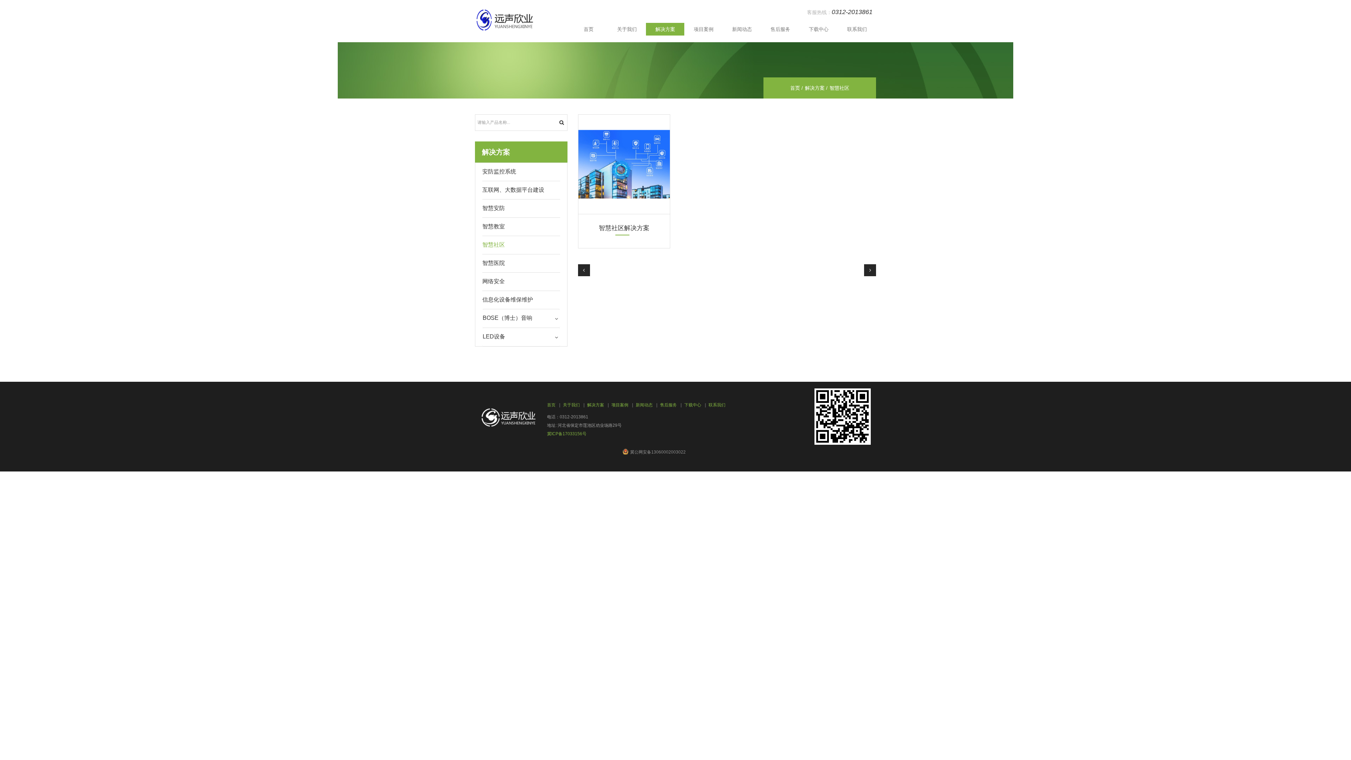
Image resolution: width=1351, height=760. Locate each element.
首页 (589, 29)
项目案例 (703, 29)
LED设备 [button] (494, 337)
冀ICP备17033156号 (566, 433)
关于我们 (627, 29)
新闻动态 (742, 29)
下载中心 (819, 29)
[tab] (521, 318)
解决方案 (665, 29)
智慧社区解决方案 (624, 228)
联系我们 (857, 29)
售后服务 (780, 29)
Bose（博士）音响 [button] (507, 318)
